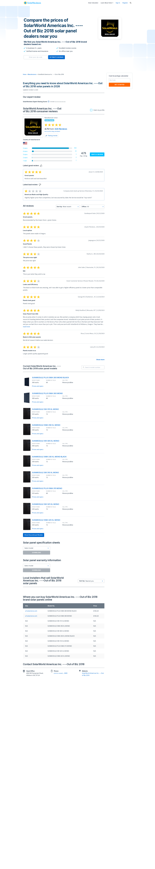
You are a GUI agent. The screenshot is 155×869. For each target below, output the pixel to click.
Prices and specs (37, 386)
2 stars (25, 158)
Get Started (119, 84)
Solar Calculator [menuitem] (93, 3)
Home (24, 74)
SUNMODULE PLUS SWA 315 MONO (47, 488)
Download (36, 552)
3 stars (25, 154)
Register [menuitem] (125, 3)
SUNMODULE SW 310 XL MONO (45, 472)
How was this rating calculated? (52, 131)
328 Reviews (60, 129)
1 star (25, 161)
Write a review (97, 154)
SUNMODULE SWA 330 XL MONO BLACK (49, 457)
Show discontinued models (33, 535)
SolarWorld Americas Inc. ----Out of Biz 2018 (93, 674)
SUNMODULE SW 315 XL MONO (45, 409)
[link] (32, 3)
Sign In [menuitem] (118, 3)
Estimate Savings (56, 57)
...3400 (60, 673)
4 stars (25, 151)
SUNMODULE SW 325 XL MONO (45, 504)
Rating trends (52, 136)
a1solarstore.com (31, 611)
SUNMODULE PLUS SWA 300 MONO (47, 393)
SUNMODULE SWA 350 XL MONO (46, 425)
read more (26, 327)
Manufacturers (32, 74)
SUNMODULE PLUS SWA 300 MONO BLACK (50, 377)
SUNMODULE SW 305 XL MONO (45, 441)
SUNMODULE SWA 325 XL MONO (46, 520)
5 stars (25, 148)
